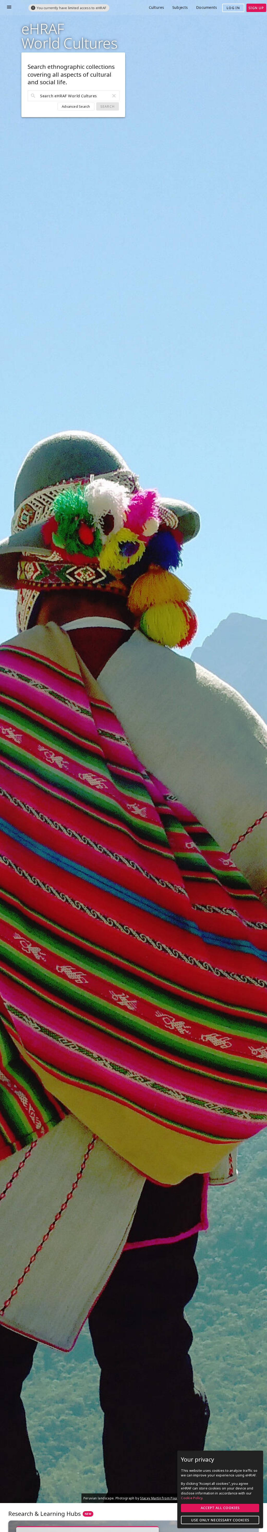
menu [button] (9, 7)
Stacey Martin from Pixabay (161, 1498)
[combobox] (73, 95)
